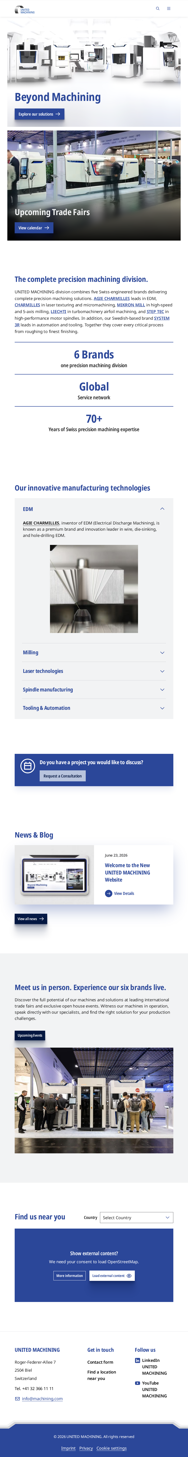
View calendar (30, 227)
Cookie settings (112, 1448)
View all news (27, 918)
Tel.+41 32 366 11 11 (34, 1388)
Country (90, 1217)
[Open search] (157, 8)
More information (69, 1275)
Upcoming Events (30, 1035)
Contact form (100, 1362)
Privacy (86, 1448)
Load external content (108, 1275)
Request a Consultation (63, 776)
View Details (124, 893)
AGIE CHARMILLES (41, 523)
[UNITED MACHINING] (24, 8)
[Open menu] (168, 8)
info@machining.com (42, 1398)
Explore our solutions (36, 114)
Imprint (68, 1448)
